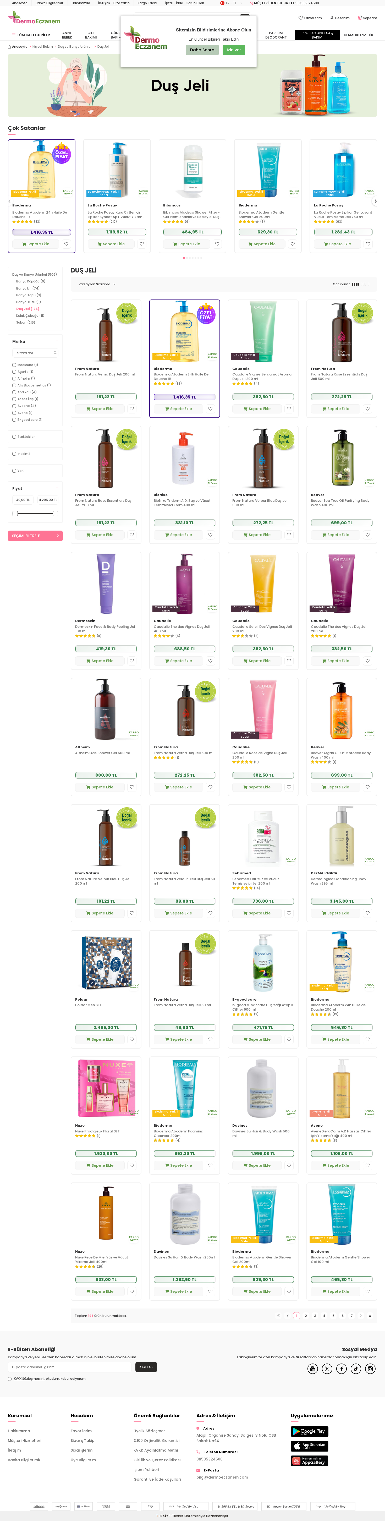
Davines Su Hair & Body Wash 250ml (184, 1257)
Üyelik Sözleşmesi (150, 1430)
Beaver (317, 495)
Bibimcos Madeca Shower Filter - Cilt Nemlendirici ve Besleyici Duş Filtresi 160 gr (191, 214)
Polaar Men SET (88, 1005)
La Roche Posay (102, 205)
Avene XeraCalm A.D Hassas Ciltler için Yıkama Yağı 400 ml (341, 1133)
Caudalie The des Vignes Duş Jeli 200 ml (339, 629)
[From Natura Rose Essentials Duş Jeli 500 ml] (342, 331)
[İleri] (361, 1315)
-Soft (162, 1516)
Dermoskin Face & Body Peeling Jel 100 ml (105, 629)
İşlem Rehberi (146, 1469)
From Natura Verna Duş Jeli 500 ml (183, 753)
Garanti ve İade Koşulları (157, 1479)
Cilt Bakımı (91, 35)
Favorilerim (81, 1430)
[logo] (34, 18)
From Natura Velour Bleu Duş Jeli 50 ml (184, 881)
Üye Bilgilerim (83, 1460)
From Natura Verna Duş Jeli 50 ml (182, 1005)
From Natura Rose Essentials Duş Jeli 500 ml (339, 376)
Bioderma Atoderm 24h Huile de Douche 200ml (338, 1007)
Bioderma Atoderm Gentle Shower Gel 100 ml (340, 1259)
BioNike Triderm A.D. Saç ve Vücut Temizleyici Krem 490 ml (182, 503)
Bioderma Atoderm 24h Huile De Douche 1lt (39, 214)
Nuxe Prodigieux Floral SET (97, 1131)
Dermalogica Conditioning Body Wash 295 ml (338, 881)
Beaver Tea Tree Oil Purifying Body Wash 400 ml (340, 503)
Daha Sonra (202, 50)
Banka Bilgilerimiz (50, 3)
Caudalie (241, 369)
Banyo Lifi (28, 288)
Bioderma (21, 205)
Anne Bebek (67, 35)
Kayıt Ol (146, 1367)
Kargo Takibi (147, 3)
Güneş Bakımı (117, 35)
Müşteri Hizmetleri (24, 1440)
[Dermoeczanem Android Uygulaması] (318, 1431)
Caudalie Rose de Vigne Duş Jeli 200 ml (259, 755)
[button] (184, 258)
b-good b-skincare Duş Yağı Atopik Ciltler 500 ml (262, 1007)
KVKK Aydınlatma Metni (156, 1450)
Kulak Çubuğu (30, 315)
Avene (317, 1126)
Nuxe (80, 1126)
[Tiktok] (356, 1372)
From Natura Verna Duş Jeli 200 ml (105, 374)
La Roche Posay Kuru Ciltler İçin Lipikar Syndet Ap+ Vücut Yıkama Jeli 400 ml (116, 214)
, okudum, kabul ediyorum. (50, 1379)
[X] (327, 1372)
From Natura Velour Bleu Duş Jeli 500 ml (260, 503)
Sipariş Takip (83, 1440)
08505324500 (209, 1459)
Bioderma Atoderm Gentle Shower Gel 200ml (261, 214)
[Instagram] (370, 1372)
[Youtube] (312, 1372)
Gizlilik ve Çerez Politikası (157, 1460)
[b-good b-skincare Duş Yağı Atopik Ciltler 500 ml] (263, 962)
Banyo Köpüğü (31, 281)
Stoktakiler (26, 436)
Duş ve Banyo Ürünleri (75, 47)
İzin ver (234, 50)
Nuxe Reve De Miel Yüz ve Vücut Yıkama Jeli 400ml (101, 1259)
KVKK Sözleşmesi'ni (29, 1378)
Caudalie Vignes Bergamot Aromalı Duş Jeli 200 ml (263, 376)
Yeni (21, 470)
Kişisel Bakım (42, 47)
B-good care (244, 999)
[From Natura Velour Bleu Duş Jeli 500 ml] (263, 457)
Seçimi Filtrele (26, 535)
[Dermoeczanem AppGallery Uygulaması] (318, 1460)
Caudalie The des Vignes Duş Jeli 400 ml (182, 629)
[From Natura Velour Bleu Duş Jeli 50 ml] (184, 836)
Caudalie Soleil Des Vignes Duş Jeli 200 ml (262, 629)
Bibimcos (172, 205)
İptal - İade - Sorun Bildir (184, 3)
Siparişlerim (81, 1450)
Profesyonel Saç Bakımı (317, 35)
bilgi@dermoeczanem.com (222, 1477)
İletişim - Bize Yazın (114, 3)
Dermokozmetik (358, 34)
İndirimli (24, 453)
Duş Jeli (27, 309)
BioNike (161, 495)
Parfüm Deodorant (276, 35)
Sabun (25, 322)
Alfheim (82, 747)
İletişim (14, 1450)
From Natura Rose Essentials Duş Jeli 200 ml (103, 503)
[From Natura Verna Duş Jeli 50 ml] (184, 962)
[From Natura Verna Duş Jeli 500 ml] (184, 709)
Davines (240, 1126)
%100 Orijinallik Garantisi (156, 1440)
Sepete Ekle (38, 244)
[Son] (370, 1315)
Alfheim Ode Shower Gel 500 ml (102, 753)
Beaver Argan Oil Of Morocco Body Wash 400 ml (341, 755)
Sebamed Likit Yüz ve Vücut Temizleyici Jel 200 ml (255, 881)
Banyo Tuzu (28, 302)
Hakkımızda (81, 3)
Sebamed (241, 873)
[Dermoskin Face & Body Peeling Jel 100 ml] (106, 583)
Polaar (81, 999)
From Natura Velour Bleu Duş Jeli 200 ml (103, 881)
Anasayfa (20, 3)
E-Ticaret (176, 1516)
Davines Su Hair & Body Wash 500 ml (261, 1133)
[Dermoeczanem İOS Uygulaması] (318, 1446)
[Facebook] (341, 1372)
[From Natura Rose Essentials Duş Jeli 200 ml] (106, 457)
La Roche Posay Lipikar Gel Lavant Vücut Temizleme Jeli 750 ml (343, 214)
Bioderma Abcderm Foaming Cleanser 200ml (178, 1133)
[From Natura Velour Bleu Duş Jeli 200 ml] (106, 836)
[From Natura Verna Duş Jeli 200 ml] (106, 331)
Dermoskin (85, 621)
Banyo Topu (28, 295)
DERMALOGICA (324, 873)
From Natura (87, 369)
